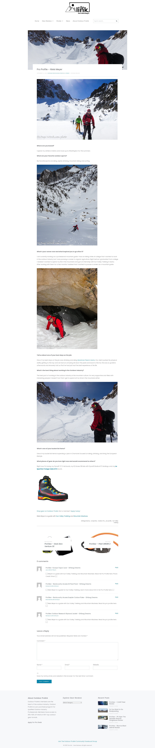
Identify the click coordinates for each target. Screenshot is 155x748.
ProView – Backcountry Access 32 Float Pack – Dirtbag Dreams (68, 584)
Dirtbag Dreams (85, 521)
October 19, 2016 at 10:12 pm (52, 586)
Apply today (75, 511)
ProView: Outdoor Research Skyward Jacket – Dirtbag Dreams (68, 614)
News (68, 21)
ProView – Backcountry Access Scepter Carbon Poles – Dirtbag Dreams (71, 597)
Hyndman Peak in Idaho (86, 360)
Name (39, 665)
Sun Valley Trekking (63, 516)
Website (96, 665)
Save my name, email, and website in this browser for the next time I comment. (65, 676)
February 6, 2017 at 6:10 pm (52, 615)
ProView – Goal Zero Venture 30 (53, 545)
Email (67, 665)
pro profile (108, 521)
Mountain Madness (81, 516)
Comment (41, 641)
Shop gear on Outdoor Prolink (47, 511)
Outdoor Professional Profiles (56, 73)
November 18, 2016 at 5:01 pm (53, 599)
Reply (116, 567)
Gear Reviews (47, 21)
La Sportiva (94, 521)
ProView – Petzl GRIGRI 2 (99, 544)
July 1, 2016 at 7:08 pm (51, 570)
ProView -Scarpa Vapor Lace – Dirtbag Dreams (63, 568)
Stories (59, 21)
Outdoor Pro (101, 521)
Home (37, 21)
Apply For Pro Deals (35, 722)
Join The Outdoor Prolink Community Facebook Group (77, 741)
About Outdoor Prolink (81, 21)
